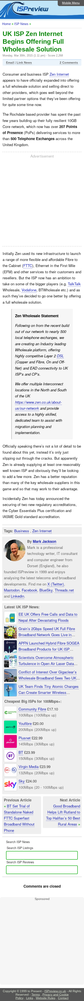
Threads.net (64, 590)
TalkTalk (74, 283)
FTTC (27, 265)
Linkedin (17, 596)
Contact (63, 998)
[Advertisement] (42, 202)
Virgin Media (29, 766)
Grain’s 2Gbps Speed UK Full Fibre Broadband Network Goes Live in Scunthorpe (47, 634)
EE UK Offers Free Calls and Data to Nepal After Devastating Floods (48, 617)
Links (29, 998)
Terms (35, 994)
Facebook (29, 590)
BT (21, 752)
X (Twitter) (55, 583)
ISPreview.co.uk (55, 991)
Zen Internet (59, 74)
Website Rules (45, 998)
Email (10, 62)
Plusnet (25, 737)
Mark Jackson (44, 541)
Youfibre (25, 723)
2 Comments (69, 62)
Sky (22, 781)
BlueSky (46, 590)
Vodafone (29, 289)
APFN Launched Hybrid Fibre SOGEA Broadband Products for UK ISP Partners (49, 649)
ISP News (21, 24)
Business (21, 530)
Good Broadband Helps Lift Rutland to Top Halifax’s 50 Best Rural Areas (63, 815)
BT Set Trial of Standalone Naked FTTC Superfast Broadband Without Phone (19, 818)
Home (6, 24)
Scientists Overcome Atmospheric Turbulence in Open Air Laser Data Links (46, 663)
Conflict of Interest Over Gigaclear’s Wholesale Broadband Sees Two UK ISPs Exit (48, 678)
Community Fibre (32, 709)
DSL (60, 355)
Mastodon (12, 590)
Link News (24, 62)
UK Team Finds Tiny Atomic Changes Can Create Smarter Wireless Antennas (49, 692)
